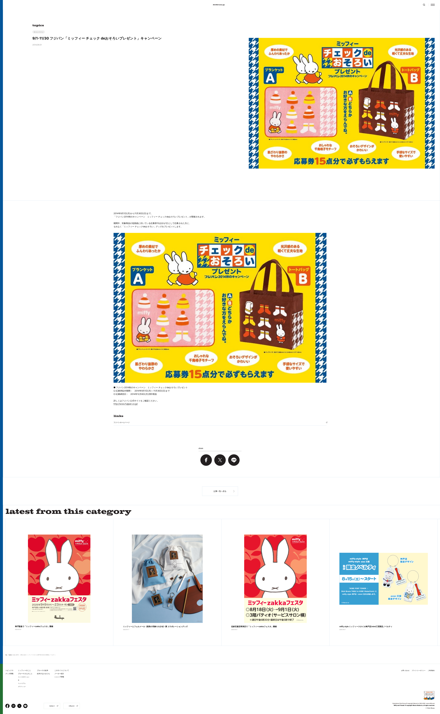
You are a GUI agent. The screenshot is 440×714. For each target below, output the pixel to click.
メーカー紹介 (59, 674)
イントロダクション (23, 677)
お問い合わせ (405, 670)
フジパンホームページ (122, 422)
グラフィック (22, 686)
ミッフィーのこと (24, 670)
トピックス (9, 670)
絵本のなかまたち (43, 674)
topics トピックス (14, 655)
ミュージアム (22, 683)
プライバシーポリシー (418, 670)
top (6, 655)
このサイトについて (61, 670)
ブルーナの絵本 (42, 670)
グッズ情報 (9, 674)
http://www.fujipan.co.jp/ (126, 404)
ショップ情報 (59, 677)
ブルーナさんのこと (25, 674)
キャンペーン (38, 32)
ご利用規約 (431, 670)
